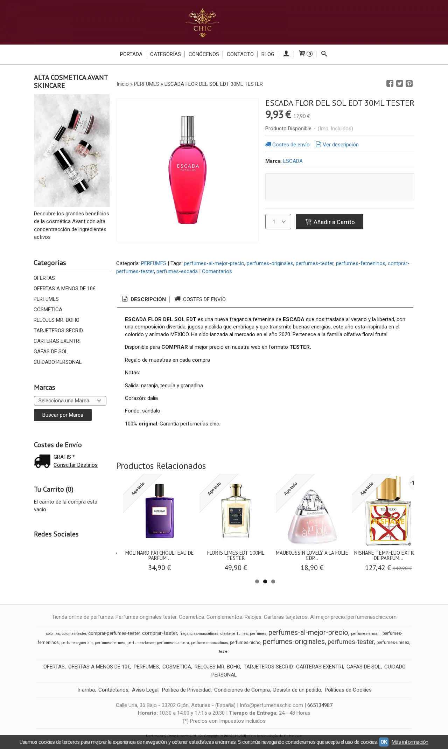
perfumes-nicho (245, 642)
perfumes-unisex (393, 642)
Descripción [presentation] (147, 299)
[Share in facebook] (390, 84)
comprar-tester (159, 633)
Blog (267, 54)
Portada (131, 54)
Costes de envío (291, 144)
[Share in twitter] (400, 84)
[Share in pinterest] (409, 84)
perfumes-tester (315, 263)
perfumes (258, 633)
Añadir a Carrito (333, 222)
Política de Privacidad (186, 690)
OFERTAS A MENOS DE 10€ (65, 288)
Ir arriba (86, 690)
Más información (410, 742)
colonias (53, 633)
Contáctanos (113, 690)
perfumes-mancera (173, 642)
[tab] (143, 299)
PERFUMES (46, 299)
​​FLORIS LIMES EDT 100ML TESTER (235, 555)
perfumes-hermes (110, 642)
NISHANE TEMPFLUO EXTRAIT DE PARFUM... (388, 555)
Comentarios (217, 271)
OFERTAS (44, 278)
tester (224, 651)
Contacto (240, 54)
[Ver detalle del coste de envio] (44, 462)
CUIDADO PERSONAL (58, 362)
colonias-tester (74, 633)
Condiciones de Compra (242, 690)
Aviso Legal (145, 690)
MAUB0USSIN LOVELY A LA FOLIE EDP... (312, 555)
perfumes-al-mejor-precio (214, 263)
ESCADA (293, 161)
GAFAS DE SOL (51, 351)
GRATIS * (64, 457)
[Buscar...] (324, 54)
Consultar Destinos (76, 465)
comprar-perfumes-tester (114, 633)
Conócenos (204, 54)
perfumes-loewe (141, 642)
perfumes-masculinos (209, 642)
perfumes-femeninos (360, 263)
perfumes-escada (177, 271)
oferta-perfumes (234, 633)
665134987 (319, 705)
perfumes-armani (365, 633)
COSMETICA (48, 309)
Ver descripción (341, 144)
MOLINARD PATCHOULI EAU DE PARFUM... (159, 555)
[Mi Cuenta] (286, 54)
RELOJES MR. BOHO (56, 320)
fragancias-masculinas (199, 633)
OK (383, 742)
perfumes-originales (270, 263)
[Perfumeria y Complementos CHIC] (224, 22)
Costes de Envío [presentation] (204, 299)
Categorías (165, 54)
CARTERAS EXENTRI (57, 341)
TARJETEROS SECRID (58, 330)
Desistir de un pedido (297, 690)
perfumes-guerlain (77, 642)
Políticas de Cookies (348, 690)
